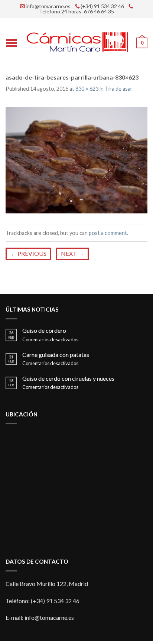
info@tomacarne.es (48, 6)
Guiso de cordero (44, 330)
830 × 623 (86, 89)
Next (72, 253)
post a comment (108, 233)
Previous (28, 253)
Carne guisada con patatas (55, 354)
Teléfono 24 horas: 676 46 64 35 (76, 11)
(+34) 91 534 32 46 (102, 6)
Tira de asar (119, 89)
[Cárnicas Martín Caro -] (77, 40)
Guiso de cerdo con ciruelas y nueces (68, 378)
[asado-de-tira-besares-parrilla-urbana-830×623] (76, 158)
